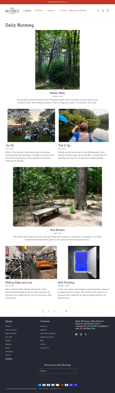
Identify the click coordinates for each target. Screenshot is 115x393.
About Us (44, 326)
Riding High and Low (18, 282)
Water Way (57, 92)
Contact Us (44, 348)
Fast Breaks (57, 230)
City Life (8, 337)
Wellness (8, 359)
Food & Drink (10, 333)
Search (43, 344)
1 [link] (42, 311)
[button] (28, 10)
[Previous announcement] (6, 2)
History (8, 344)
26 (66, 311)
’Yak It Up (64, 145)
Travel (8, 355)
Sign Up (43, 330)
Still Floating (66, 282)
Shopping (9, 351)
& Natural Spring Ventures (28, 388)
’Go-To (9, 145)
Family (8, 341)
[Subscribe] (74, 370)
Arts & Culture (11, 330)
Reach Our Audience (48, 333)
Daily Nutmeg (15, 388)
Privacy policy (43, 388)
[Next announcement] (109, 2)
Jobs (42, 341)
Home (7, 348)
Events (8, 326)
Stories (8, 321)
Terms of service (55, 388)
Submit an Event (47, 337)
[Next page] (72, 311)
